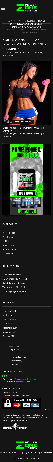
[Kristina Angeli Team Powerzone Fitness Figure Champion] (26, 92)
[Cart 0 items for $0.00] (47, 8)
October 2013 (8, 336)
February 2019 (9, 319)
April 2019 (7, 315)
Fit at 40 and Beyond (11, 274)
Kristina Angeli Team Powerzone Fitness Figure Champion (25, 44)
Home (9, 29)
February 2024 (9, 311)
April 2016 (7, 323)
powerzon (7, 55)
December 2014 (9, 327)
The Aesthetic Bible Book (13, 287)
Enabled (35, 458)
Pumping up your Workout (14, 291)
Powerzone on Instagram (25, 379)
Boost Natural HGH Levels (14, 283)
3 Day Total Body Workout (14, 278)
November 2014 (9, 332)
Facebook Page (23, 382)
